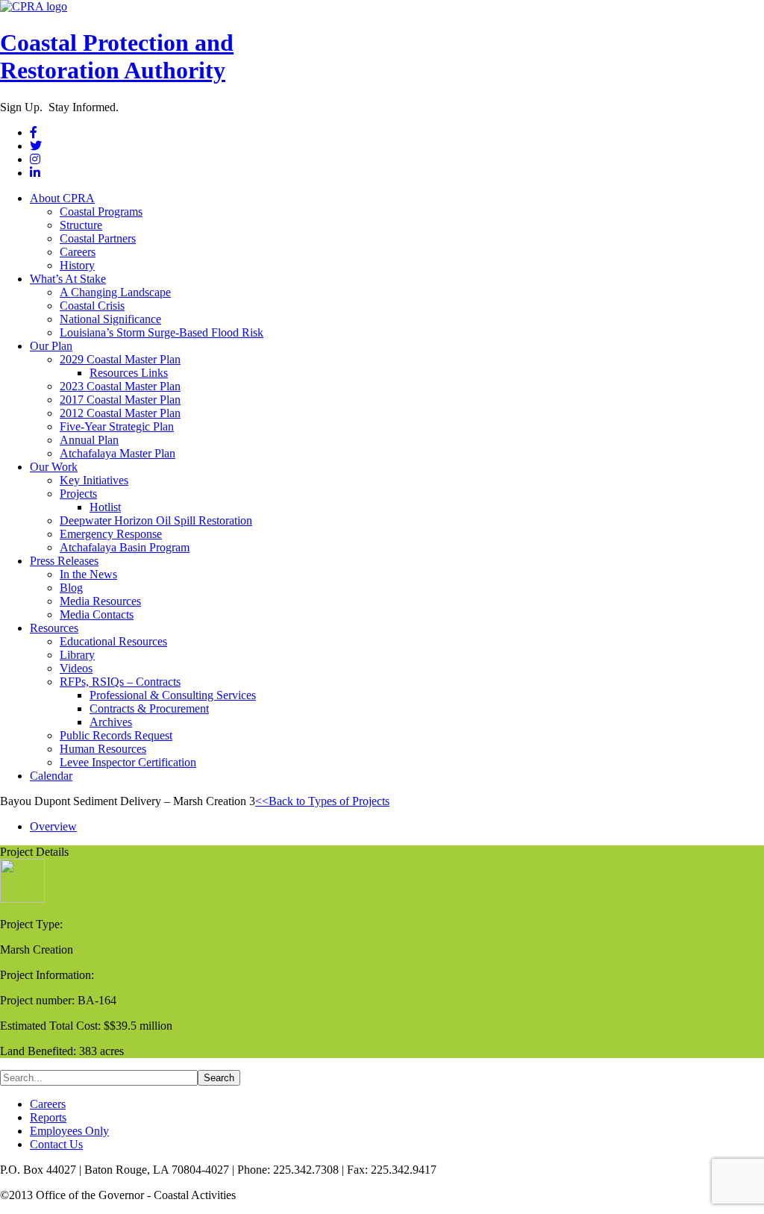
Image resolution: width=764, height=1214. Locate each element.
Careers (78, 251)
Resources (54, 628)
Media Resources (100, 601)
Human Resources (103, 748)
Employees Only (69, 1130)
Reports (48, 1117)
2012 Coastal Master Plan (120, 413)
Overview (53, 826)
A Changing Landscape (115, 292)
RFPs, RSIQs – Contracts (120, 681)
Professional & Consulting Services (173, 695)
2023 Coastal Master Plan (120, 386)
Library (77, 654)
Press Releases (64, 560)
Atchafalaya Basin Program (125, 547)
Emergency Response (111, 534)
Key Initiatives (94, 480)
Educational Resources (113, 641)
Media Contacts (97, 614)
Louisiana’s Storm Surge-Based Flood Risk (161, 332)
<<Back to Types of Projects (322, 801)
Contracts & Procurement (149, 708)
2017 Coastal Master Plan (120, 399)
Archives (111, 722)
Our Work (54, 466)
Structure (81, 225)
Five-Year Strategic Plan (117, 426)
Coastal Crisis (92, 305)
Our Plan (51, 346)
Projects (78, 493)
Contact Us (56, 1144)
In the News (88, 574)
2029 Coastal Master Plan (120, 359)
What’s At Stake (68, 278)
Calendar (51, 775)
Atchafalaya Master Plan (117, 453)
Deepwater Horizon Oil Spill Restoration (156, 520)
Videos (76, 668)
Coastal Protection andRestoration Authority (117, 56)
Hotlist (105, 507)
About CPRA (62, 198)
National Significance (110, 319)
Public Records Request (116, 735)
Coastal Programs (101, 211)
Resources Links (129, 372)
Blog (71, 587)
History (77, 265)
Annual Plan (89, 440)
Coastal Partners (98, 238)
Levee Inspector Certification (128, 762)
